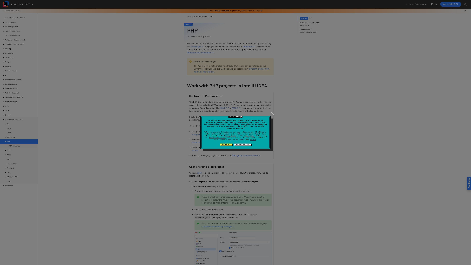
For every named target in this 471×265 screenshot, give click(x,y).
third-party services (217, 138)
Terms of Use (249, 136)
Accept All (226, 145)
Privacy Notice (230, 136)
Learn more (240, 128)
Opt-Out (253, 140)
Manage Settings (242, 145)
